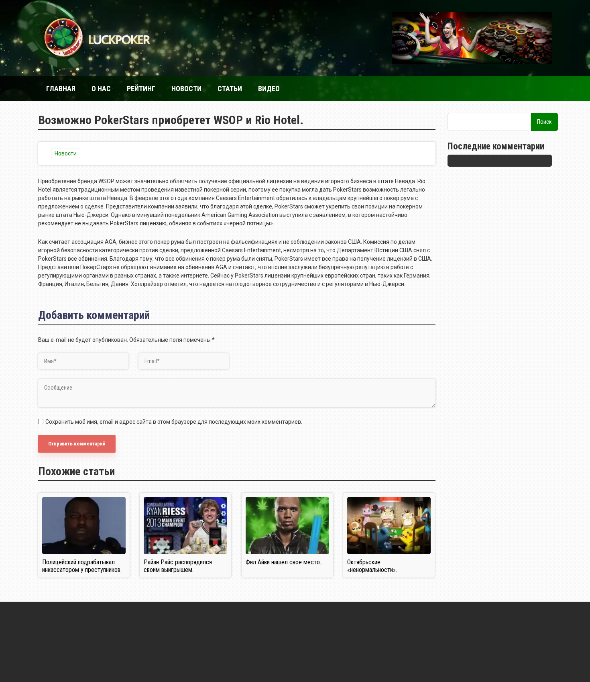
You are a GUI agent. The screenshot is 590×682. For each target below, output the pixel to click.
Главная (60, 88)
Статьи (230, 88)
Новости (186, 88)
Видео (269, 88)
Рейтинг (141, 88)
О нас (101, 88)
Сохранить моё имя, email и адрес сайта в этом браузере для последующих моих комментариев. (173, 422)
